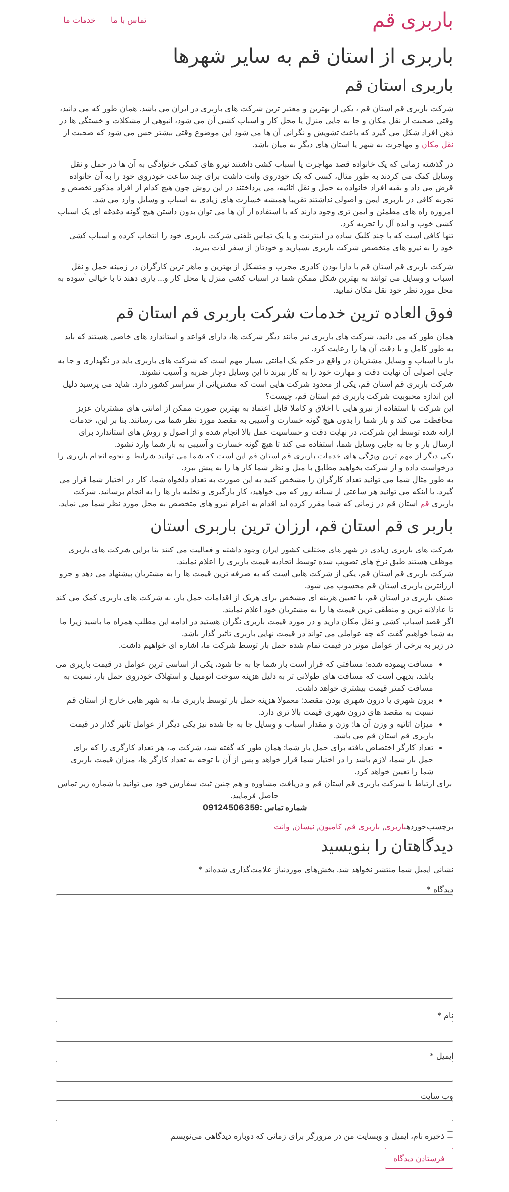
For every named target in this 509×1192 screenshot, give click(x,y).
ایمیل (441, 1056)
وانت (282, 826)
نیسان (304, 826)
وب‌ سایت (437, 1096)
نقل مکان (437, 144)
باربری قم (412, 19)
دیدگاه (440, 889)
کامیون (330, 826)
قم (424, 503)
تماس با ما (128, 20)
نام (445, 1015)
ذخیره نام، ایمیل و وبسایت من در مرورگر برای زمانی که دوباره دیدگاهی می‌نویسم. (306, 1136)
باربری (395, 826)
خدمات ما (79, 20)
